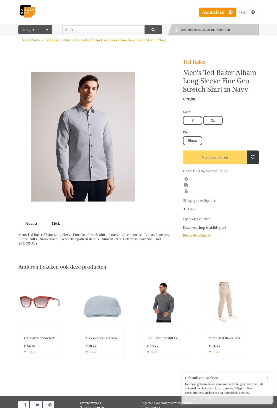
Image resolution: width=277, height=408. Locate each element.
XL (213, 120)
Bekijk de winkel (196, 235)
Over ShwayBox (90, 403)
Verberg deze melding (199, 398)
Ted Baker (52, 40)
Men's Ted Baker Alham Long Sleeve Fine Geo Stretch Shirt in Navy (115, 40)
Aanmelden (213, 12)
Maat (186, 112)
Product (31, 223)
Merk (56, 223)
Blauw (192, 141)
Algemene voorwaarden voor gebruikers (168, 403)
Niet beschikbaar (215, 157)
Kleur (187, 132)
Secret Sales (31, 40)
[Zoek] (153, 29)
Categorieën (31, 29)
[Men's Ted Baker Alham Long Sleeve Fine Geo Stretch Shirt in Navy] (97, 136)
